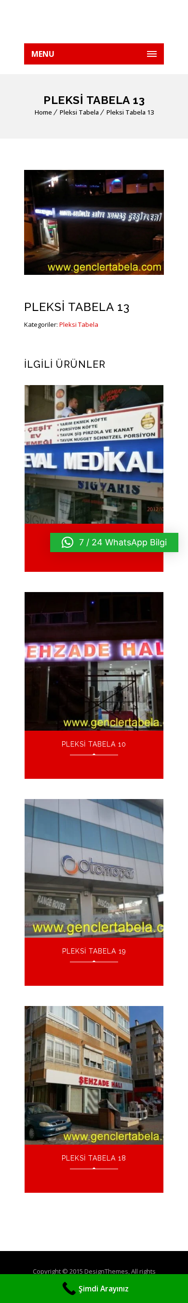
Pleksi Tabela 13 (130, 112)
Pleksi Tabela (79, 112)
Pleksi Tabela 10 (94, 744)
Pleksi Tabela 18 (94, 1158)
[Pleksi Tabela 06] (94, 454)
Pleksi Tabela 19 (94, 951)
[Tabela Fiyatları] (94, 21)
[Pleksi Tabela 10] (94, 661)
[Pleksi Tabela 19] (94, 868)
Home (43, 112)
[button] (114, 542)
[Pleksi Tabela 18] (94, 1075)
